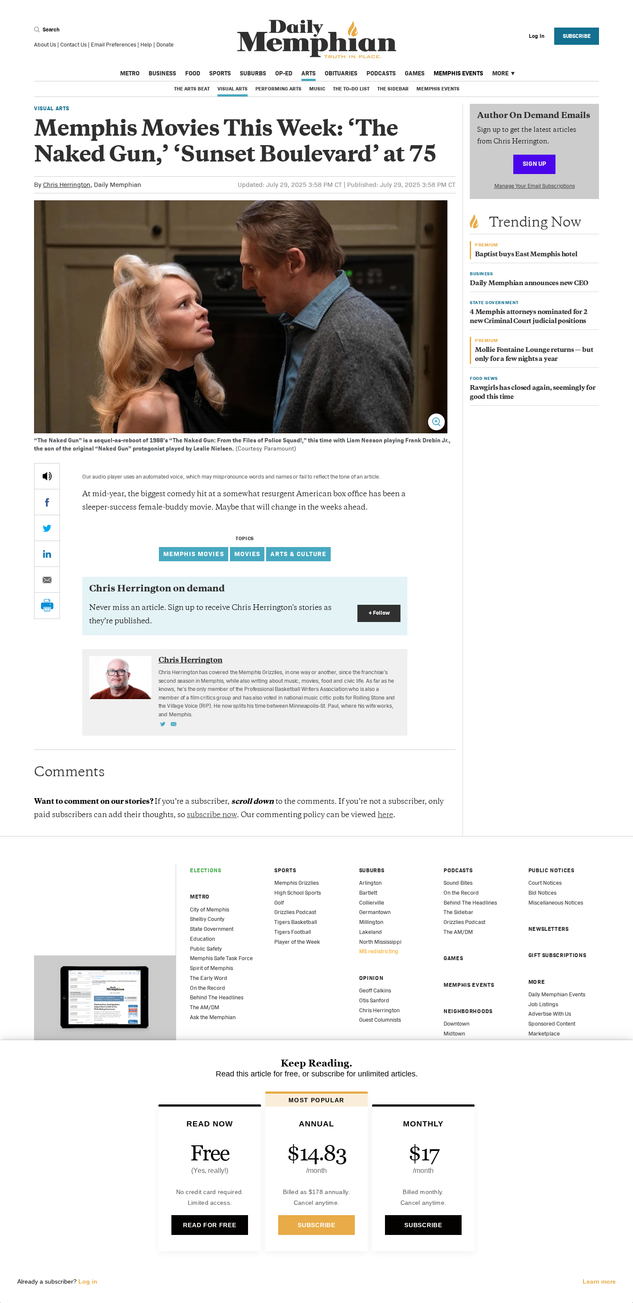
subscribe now (212, 815)
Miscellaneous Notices (555, 902)
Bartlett (368, 892)
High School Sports (297, 892)
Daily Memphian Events (556, 994)
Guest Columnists (380, 1020)
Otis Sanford (374, 1000)
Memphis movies (193, 553)
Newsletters (548, 929)
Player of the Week (297, 942)
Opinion (371, 978)
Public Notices (551, 870)
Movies (247, 553)
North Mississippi (380, 942)
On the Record (207, 988)
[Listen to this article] (47, 476)
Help (146, 44)
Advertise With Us (549, 1014)
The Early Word (208, 978)
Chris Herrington (66, 184)
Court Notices (545, 883)
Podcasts (381, 73)
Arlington (370, 883)
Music (317, 89)
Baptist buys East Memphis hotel (526, 255)
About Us (45, 44)
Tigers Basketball (295, 922)
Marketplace (544, 1033)
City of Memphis (209, 909)
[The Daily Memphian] (317, 39)
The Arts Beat (192, 89)
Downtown (456, 1023)
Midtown (454, 1033)
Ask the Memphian (213, 1017)
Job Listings (543, 1004)
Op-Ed (283, 73)
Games (415, 73)
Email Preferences (113, 44)
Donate (165, 44)
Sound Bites (458, 883)
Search (50, 29)
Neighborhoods (468, 1011)
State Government (211, 929)
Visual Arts (232, 89)
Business (162, 73)
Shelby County (207, 919)
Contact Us (73, 44)
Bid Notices (542, 892)
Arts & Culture (298, 553)
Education (202, 939)
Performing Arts (278, 89)
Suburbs (253, 73)
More (500, 73)
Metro (130, 73)
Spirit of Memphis (211, 968)
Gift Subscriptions (557, 955)
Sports (220, 73)
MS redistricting (378, 951)
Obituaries (341, 73)
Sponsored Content (551, 1023)
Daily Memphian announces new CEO (529, 283)
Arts (308, 73)
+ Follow (379, 613)
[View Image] (436, 422)
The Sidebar (393, 89)
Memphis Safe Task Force (221, 958)
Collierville (371, 902)
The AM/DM (204, 1007)
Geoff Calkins (375, 990)
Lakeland (370, 932)
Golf (279, 902)
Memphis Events (458, 73)
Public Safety (206, 948)
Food (192, 73)
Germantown (375, 912)
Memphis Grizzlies (296, 883)
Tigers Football (292, 932)
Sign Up (534, 163)
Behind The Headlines (216, 997)
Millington (371, 922)
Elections (205, 870)
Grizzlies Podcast (295, 912)
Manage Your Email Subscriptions (534, 186)
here (385, 815)
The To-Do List (351, 89)
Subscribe (577, 36)
